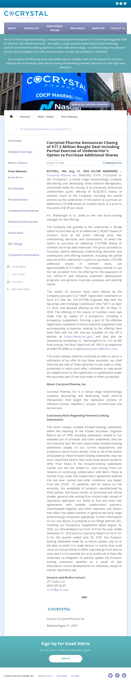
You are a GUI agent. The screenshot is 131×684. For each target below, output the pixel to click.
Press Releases (69, 117)
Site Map (75, 676)
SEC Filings (15, 244)
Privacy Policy (45, 676)
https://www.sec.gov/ (78, 336)
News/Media (77, 28)
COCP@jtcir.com (57, 590)
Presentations (18, 199)
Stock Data (15, 233)
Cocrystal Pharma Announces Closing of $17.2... (46, 129)
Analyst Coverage (20, 152)
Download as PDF (113, 163)
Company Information (23, 211)
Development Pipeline (55, 28)
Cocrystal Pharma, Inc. (63, 175)
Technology (31, 28)
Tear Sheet (18, 274)
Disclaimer (61, 676)
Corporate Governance (23, 255)
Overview (14, 141)
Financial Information (23, 222)
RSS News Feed (20, 289)
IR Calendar (16, 188)
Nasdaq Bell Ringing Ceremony (90, 104)
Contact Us (118, 28)
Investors (98, 28)
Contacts (17, 281)
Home (11, 116)
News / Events (46, 117)
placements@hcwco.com (101, 349)
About (12, 28)
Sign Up (65, 658)
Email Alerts (15, 177)
